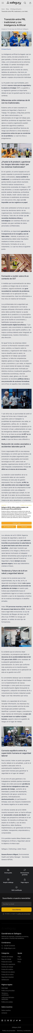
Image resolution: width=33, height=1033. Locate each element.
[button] (4, 505)
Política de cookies (26, 505)
